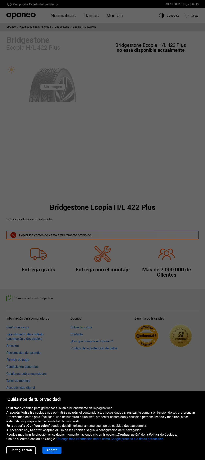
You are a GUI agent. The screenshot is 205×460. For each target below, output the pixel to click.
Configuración (21, 450)
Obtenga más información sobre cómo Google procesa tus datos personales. (110, 439)
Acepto (51, 450)
